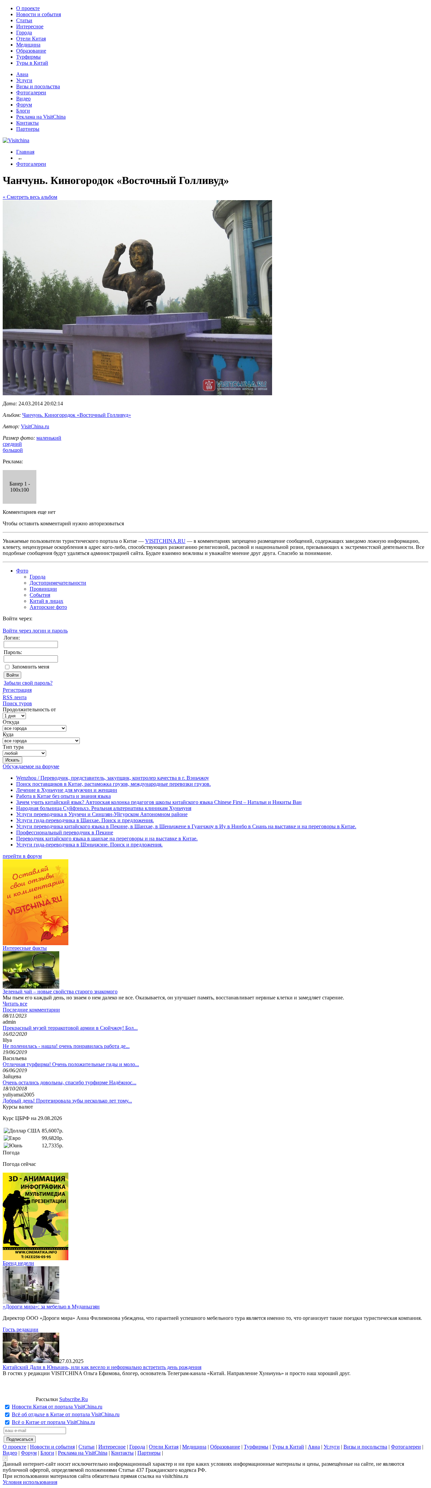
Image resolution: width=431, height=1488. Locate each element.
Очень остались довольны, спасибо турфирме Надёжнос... (69, 1082)
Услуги (24, 80)
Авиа (22, 74)
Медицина (28, 45)
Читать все (15, 1003)
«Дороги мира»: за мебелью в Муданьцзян (51, 1306)
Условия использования (30, 1482)
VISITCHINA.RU (165, 541)
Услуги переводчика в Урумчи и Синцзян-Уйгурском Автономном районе (102, 814)
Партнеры (27, 129)
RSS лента (15, 697)
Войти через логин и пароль (35, 630)
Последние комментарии (31, 1010)
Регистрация (17, 690)
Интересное (29, 26)
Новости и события (38, 14)
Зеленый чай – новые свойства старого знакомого (60, 991)
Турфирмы (28, 57)
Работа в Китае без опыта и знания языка (63, 796)
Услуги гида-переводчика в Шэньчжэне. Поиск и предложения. (89, 844)
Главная (25, 152)
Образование (31, 51)
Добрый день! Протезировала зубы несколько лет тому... (67, 1101)
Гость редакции (20, 1329)
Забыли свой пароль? (28, 683)
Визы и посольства (38, 86)
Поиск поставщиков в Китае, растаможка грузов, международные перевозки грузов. (113, 784)
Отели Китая (31, 38)
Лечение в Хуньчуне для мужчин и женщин (66, 790)
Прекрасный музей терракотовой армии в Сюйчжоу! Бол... (70, 1028)
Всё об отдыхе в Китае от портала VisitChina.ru (66, 1414)
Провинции (43, 589)
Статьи (24, 20)
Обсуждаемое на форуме (31, 766)
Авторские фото (48, 607)
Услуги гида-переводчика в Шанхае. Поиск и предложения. (85, 820)
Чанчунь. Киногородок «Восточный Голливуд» (76, 415)
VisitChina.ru (35, 426)
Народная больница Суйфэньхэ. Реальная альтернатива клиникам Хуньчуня (103, 808)
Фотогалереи (31, 92)
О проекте (28, 8)
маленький (48, 438)
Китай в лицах (46, 601)
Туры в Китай (32, 63)
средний (12, 444)
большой (13, 450)
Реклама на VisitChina (41, 117)
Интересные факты (25, 948)
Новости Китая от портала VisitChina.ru (57, 1406)
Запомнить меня (30, 667)
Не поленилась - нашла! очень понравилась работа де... (66, 1046)
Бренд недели (18, 1263)
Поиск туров (17, 703)
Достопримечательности (58, 583)
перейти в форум (22, 856)
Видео (23, 98)
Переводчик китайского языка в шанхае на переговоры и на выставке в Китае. (107, 838)
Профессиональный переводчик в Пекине (64, 832)
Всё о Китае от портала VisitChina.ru (53, 1422)
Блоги (23, 111)
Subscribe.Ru (73, 1399)
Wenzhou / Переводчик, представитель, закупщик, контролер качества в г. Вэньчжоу (112, 778)
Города (24, 32)
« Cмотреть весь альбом (30, 197)
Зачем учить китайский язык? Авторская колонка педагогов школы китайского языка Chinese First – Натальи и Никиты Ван (159, 802)
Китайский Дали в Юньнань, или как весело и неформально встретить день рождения (102, 1367)
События (40, 595)
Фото (22, 571)
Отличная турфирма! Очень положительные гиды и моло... (71, 1064)
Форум (24, 104)
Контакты (27, 123)
